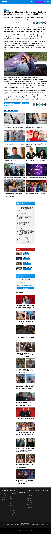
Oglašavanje (25, 524)
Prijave (45, 490)
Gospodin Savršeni (12, 509)
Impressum (4, 524)
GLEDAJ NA (38, 1)
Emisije (3, 497)
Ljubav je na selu (29, 504)
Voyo (3, 499)
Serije (3, 493)
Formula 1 (12, 518)
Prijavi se (25, 288)
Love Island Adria (13, 494)
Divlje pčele (13, 512)
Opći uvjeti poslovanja (25, 525)
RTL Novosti (20, 276)
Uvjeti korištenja (10, 524)
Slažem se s (25, 285)
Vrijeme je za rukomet (30, 496)
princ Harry (25, 103)
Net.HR (37, 490)
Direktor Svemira (12, 515)
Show (18, 249)
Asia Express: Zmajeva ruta (12, 505)
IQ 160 (11, 500)
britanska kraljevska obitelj (13, 103)
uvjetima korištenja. (28, 285)
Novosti (5, 490)
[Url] (45, 23)
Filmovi (4, 495)
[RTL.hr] (6, 2)
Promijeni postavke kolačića (42, 524)
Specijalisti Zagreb (12, 497)
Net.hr (15, 110)
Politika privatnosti (18, 524)
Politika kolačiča (32, 524)
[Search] (48, 2)
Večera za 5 (29, 508)
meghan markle (9, 105)
